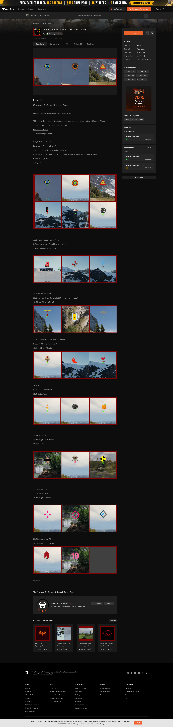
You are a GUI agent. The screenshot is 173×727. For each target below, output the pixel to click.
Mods (49, 24)
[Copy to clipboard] (144, 56)
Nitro (126, 698)
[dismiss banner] (170, 3)
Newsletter (78, 698)
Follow (110, 603)
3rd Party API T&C (56, 701)
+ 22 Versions (142, 79)
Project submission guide (57, 691)
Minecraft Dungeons (31, 708)
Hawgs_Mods (56, 603)
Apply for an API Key (56, 698)
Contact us (103, 695)
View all (149, 147)
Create (31, 9)
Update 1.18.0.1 (130, 79)
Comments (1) (55, 44)
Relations (90, 44)
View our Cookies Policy (95, 724)
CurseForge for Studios (132, 691)
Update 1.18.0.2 (142, 75)
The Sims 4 (28, 698)
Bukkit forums (79, 705)
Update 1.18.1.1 (130, 75)
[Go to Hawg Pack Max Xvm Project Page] (107, 638)
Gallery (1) (78, 44)
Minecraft (28, 691)
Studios (41, 9)
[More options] (169, 9)
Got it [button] (138, 723)
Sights (134, 120)
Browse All (44, 15)
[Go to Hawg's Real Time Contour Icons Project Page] (86, 638)
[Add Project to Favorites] (147, 33)
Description (40, 44)
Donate (98, 603)
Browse (21, 9)
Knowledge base (105, 688)
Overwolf (128, 688)
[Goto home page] (8, 9)
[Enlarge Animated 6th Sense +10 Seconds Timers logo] (37, 32)
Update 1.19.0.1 (143, 71)
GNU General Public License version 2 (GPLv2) (153, 60)
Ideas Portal (78, 691)
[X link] (143, 673)
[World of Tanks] (27, 16)
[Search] (146, 16)
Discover (34, 15)
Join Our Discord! (80, 688)
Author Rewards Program (58, 695)
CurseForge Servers (81, 708)
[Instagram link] (127, 673)
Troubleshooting (105, 691)
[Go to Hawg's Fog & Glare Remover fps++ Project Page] (64, 638)
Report (140, 178)
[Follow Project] (152, 33)
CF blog (77, 695)
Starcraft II (28, 701)
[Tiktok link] (131, 673)
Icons (141, 120)
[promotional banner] (86, 3)
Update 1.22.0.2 (130, 71)
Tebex (127, 695)
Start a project (54, 688)
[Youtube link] (135, 673)
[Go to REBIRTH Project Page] (42, 638)
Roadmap (78, 701)
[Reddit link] (146, 673)
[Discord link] (139, 673)
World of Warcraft (31, 695)
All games (28, 688)
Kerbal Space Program (32, 705)
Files (67, 44)
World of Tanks (38, 24)
